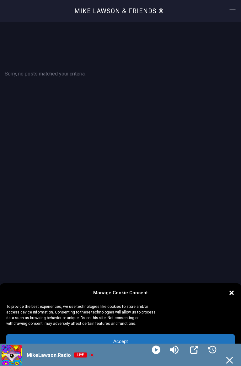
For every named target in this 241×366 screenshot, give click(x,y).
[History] (212, 350)
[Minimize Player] (229, 360)
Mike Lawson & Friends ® (119, 11)
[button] (231, 293)
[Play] (156, 350)
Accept (120, 341)
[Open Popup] (194, 350)
